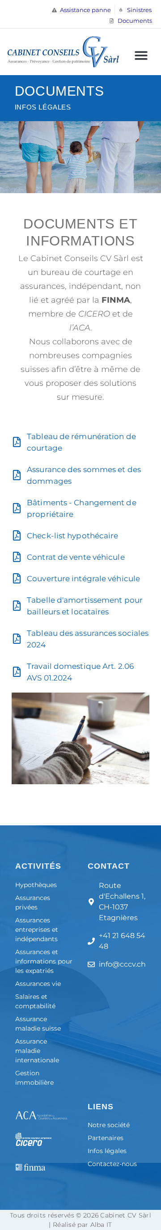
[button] (141, 55)
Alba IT (101, 1225)
